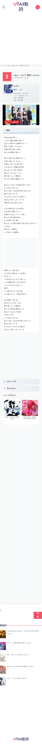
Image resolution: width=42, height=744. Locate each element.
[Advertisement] (21, 36)
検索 (38, 615)
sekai (8, 65)
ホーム (3, 65)
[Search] (38, 7)
